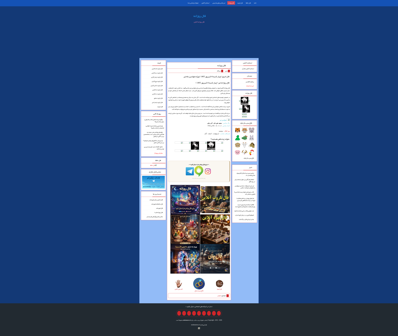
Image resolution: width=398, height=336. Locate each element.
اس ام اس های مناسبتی (218, 2)
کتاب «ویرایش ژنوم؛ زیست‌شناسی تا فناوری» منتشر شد (244, 193)
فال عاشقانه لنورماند (157, 203)
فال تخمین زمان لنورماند (156, 199)
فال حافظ (248, 2)
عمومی (219, 295)
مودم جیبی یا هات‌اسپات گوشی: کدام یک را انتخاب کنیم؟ (154, 126)
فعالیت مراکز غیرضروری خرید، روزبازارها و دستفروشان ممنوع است (245, 205)
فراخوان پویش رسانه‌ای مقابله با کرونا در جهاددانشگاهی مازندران (246, 199)
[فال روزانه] (185, 200)
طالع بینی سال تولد (249, 158)
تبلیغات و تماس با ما (193, 2)
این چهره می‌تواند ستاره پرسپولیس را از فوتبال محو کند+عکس (245, 186)
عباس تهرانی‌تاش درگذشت (246, 219)
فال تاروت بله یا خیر (157, 102)
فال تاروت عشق (158, 98)
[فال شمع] (185, 229)
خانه (255, 2)
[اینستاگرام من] (204, 313)
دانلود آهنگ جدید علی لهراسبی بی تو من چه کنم (154, 147)
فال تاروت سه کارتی (157, 72)
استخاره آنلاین (205, 2)
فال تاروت (240, 2)
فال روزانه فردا (158, 212)
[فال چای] (215, 259)
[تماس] (199, 313)
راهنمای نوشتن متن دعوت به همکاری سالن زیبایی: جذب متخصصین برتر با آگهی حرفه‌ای (153, 134)
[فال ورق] (185, 259)
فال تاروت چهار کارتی (157, 77)
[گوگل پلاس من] (189, 313)
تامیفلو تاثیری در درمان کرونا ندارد (244, 215)
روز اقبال (227, 131)
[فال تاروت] (215, 200)
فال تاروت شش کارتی (157, 85)
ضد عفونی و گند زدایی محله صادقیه (244, 210)
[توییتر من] (194, 313)
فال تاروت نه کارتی (157, 89)
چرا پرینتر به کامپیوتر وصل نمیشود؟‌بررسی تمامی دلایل (153, 141)
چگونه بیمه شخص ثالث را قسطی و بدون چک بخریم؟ (154, 120)
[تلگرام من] (214, 313)
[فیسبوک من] (209, 313)
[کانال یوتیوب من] (184, 313)
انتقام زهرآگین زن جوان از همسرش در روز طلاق (245, 180)
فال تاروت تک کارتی (157, 68)
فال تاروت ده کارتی (157, 93)
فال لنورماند (159, 208)
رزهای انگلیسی (250, 81)
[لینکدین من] (179, 313)
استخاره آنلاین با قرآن (248, 68)
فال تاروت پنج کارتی (157, 81)
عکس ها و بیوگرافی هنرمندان (155, 216)
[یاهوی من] (219, 313)
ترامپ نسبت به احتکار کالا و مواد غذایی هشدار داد (245, 174)
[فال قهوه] (215, 229)
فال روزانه (231, 2)
